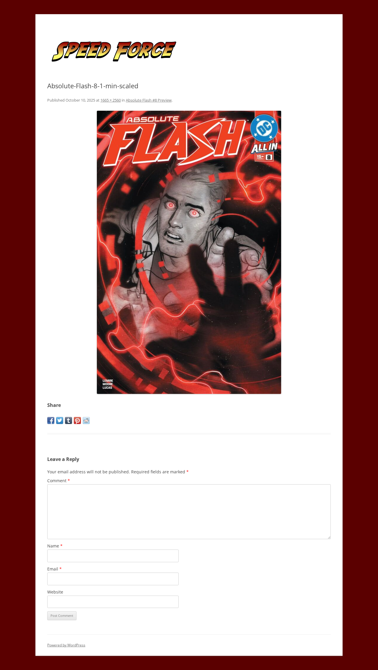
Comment (58, 480)
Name (55, 546)
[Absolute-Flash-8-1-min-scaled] (189, 252)
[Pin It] (77, 420)
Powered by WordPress (66, 645)
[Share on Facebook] (50, 420)
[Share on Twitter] (59, 420)
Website (55, 592)
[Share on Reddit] (86, 420)
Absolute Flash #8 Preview (149, 100)
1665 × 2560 (110, 100)
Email (54, 569)
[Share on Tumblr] (68, 420)
